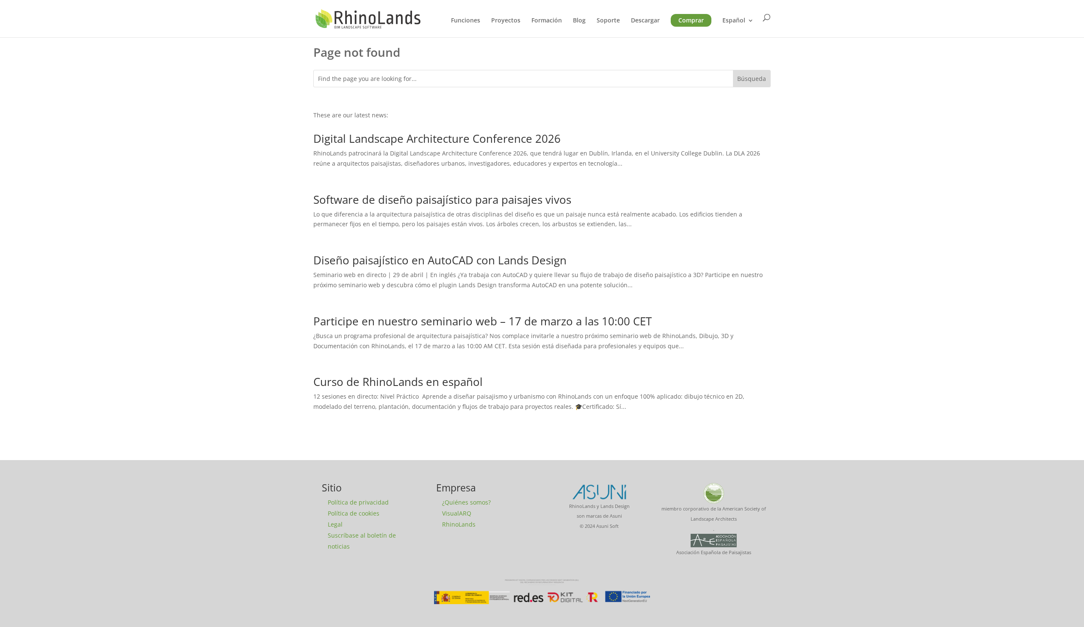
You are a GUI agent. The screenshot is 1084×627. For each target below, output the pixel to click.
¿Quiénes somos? (466, 502)
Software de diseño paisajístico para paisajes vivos (442, 199)
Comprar (691, 20)
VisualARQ (456, 513)
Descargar (645, 20)
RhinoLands (459, 524)
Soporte (608, 20)
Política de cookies (353, 513)
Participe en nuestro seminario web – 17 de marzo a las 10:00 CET (482, 321)
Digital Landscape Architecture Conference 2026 (437, 138)
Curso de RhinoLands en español (398, 381)
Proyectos (505, 20)
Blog (579, 20)
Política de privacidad (358, 502)
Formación (546, 20)
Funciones (465, 20)
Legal (335, 524)
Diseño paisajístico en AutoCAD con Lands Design (440, 260)
